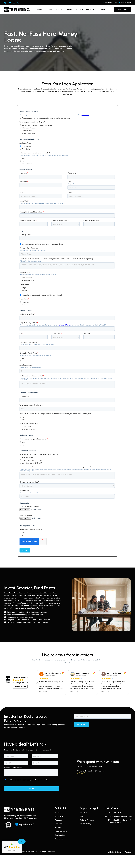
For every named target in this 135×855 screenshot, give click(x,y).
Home (39, 9)
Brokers (70, 9)
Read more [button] (44, 691)
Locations (59, 9)
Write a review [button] (20, 687)
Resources (90, 9)
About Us (48, 9)
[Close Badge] (22, 841)
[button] (37, 682)
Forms (78, 9)
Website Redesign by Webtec (119, 852)
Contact (103, 9)
